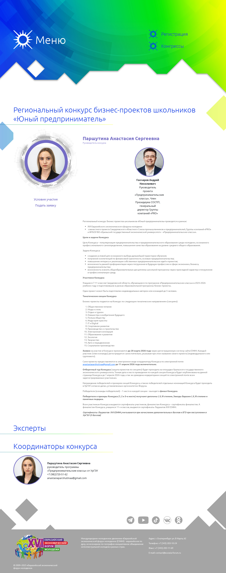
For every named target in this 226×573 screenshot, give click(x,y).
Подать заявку (45, 205)
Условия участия (46, 199)
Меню (24, 39)
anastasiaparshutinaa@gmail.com (99, 364)
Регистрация (174, 34)
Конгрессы (172, 46)
